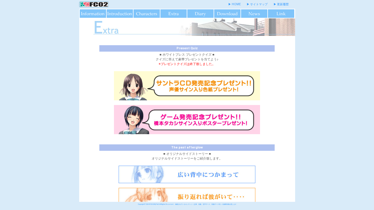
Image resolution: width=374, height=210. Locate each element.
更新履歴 (283, 4)
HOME (236, 4)
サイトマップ (259, 4)
